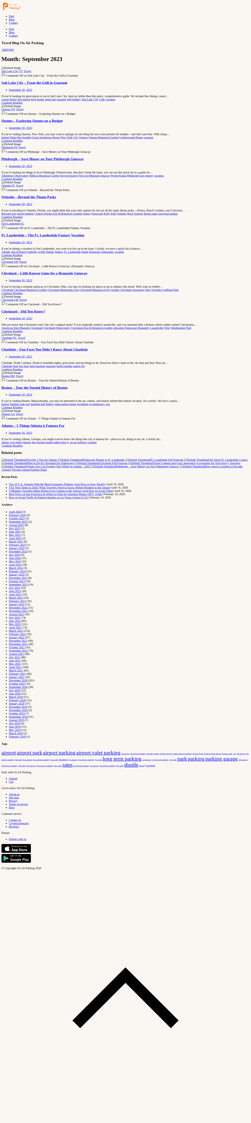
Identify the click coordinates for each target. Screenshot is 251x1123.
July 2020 (14, 690)
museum (51, 366)
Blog (12, 19)
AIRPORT (7, 49)
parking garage (221, 759)
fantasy (59, 251)
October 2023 (17, 581)
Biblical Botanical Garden (44, 175)
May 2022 (15, 624)
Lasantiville (156, 328)
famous (27, 442)
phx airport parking (45, 766)
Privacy (13, 800)
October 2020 (17, 683)
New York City (69, 137)
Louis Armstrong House (46, 137)
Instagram (95, 251)
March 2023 (16, 597)
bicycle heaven (69, 175)
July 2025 (14, 528)
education (118, 328)
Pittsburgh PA (9, 147)
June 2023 (15, 591)
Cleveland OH (9, 261)
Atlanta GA (8, 414)
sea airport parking (81, 766)
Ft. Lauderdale (72, 251)
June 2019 (15, 726)
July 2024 (14, 554)
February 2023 (17, 601)
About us (14, 794)
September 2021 (18, 650)
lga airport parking (86, 760)
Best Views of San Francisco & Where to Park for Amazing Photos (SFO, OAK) (56, 494)
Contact (13, 22)
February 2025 (17, 544)
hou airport (27, 760)
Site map (14, 797)
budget (5, 137)
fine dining (23, 99)
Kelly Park (110, 213)
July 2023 (14, 587)
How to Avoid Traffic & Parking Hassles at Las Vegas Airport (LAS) (49, 497)
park (182, 759)
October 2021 (17, 647)
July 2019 (14, 723)
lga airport (73, 760)
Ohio (147, 289)
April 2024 (15, 564)
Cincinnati (36, 328)
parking (196, 759)
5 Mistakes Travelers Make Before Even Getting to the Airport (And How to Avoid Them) (61, 490)
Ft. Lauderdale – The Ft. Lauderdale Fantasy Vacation (42, 235)
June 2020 (15, 693)
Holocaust (131, 328)
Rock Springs (135, 213)
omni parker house (65, 404)
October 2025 (17, 518)
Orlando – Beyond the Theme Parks (28, 197)
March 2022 (16, 630)
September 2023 (18, 584)
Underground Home (131, 137)
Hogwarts (97, 213)
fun (34, 442)
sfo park (119, 766)
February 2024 (17, 571)
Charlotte (6, 366)
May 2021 (15, 663)
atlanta (5, 442)
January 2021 (16, 677)
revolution (83, 404)
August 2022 (16, 614)
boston (5, 404)
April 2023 (15, 594)
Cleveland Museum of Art (95, 289)
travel (142, 765)
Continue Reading (12, 102)
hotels (85, 251)
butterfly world (36, 251)
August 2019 (16, 720)
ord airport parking (160, 760)
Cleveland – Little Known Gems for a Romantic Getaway (44, 273)
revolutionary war (99, 404)
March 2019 (16, 733)
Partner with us (17, 839)
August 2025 (16, 525)
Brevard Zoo (8, 213)
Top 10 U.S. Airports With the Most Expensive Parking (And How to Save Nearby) (57, 484)
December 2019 (18, 706)
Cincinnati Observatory (56, 328)
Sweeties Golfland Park (165, 289)
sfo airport (94, 766)
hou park (54, 760)
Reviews (14, 826)
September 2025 (18, 521)
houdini (26, 137)
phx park (58, 766)
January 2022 (16, 637)
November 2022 (18, 611)
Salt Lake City (90, 99)
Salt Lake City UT (12, 71)
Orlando (121, 213)
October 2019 (17, 713)
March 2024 (16, 568)
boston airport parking (182, 754)
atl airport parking (138, 754)
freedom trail (38, 404)
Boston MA (8, 376)
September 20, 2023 (20, 89)
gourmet (61, 99)
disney (87, 213)
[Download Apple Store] (16, 852)
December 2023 (18, 578)
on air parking (78, 442)
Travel (27, 71)
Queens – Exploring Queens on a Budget (32, 121)
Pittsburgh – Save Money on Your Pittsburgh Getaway (42, 159)
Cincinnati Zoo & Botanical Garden (91, 328)
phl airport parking (9, 766)
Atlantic (6, 251)
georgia (40, 442)
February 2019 (17, 736)
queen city (79, 366)
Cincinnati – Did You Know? (23, 311)
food (33, 99)
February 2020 (17, 700)
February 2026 (17, 515)
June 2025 (15, 531)
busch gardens (25, 213)
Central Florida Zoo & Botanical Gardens (58, 213)
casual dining (9, 99)
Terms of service (18, 804)
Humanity (143, 328)
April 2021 (15, 667)
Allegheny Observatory (15, 175)
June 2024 (15, 558)
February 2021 (17, 673)
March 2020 (16, 697)
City (11, 781)
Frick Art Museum (89, 175)
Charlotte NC (9, 337)
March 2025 (16, 541)
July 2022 (14, 617)
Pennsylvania (118, 175)
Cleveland (7, 289)
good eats (50, 99)
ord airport (146, 760)
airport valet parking (98, 752)
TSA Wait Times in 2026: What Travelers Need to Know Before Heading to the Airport (59, 487)
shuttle (131, 765)
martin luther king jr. (57, 442)
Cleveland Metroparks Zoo (63, 289)
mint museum (37, 366)
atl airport (125, 754)
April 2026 (15, 511)
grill (69, 99)
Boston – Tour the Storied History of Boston (34, 388)
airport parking (59, 752)
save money (146, 175)
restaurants (107, 251)
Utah (102, 99)
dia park (18, 760)
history (50, 404)
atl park (149, 754)
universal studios (168, 213)
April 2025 (15, 538)
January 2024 (16, 574)
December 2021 (18, 640)
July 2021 (14, 657)
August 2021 (16, 654)
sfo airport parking (108, 766)
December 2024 (18, 551)
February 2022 (17, 634)
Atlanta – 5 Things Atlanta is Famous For (32, 426)
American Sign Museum (15, 328)
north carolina (64, 366)
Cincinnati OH (10, 299)
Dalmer (50, 251)
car (234, 754)
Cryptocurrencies (19, 823)
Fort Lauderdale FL (12, 223)
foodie (40, 99)
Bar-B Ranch (19, 251)
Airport (13, 778)
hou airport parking (41, 760)
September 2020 (18, 687)
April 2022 (15, 627)
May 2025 (15, 535)
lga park (98, 760)
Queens (83, 137)
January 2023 (16, 604)
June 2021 (15, 660)
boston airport (166, 754)
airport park (29, 752)
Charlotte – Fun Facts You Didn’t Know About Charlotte (44, 349)
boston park (227, 754)
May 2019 (15, 730)
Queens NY (8, 109)
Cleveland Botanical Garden (30, 289)
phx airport (31, 766)
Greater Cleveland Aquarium (127, 289)
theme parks (151, 213)
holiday (76, 99)
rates (67, 765)
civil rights (16, 442)
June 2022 (15, 620)
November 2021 (18, 644)
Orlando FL (8, 185)
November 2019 (18, 710)
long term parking (122, 759)
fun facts (24, 366)
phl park (22, 766)
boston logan (198, 754)
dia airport (240, 754)
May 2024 (15, 561)
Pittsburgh (133, 175)
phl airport (243, 760)
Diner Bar (16, 137)
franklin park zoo (20, 404)
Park (11, 16)
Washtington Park (181, 328)
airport (8, 752)
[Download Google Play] (16, 861)
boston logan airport (213, 754)
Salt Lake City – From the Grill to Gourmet (34, 83)
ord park (173, 760)
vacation (110, 99)
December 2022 (18, 607)
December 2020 (18, 680)
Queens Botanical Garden (104, 137)
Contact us (15, 820)
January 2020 (16, 703)
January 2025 (16, 548)
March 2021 (16, 670)
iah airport (63, 759)
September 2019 (18, 716)
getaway (105, 175)
